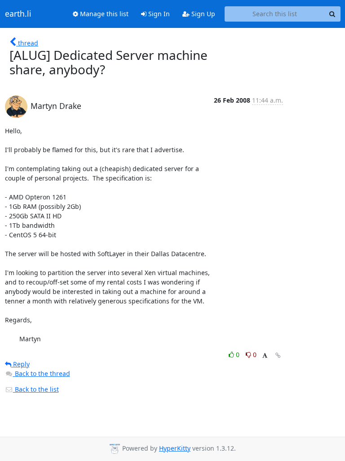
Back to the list (36, 389)
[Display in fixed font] (265, 356)
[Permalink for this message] (278, 355)
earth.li (18, 14)
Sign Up (202, 13)
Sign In (158, 13)
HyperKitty (174, 448)
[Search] (332, 14)
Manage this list (103, 13)
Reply (20, 364)
